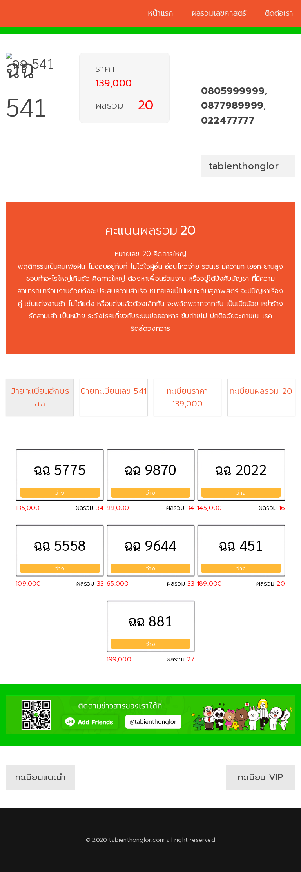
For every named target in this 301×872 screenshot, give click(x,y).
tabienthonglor (244, 166)
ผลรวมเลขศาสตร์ (219, 13)
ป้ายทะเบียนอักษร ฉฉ (39, 397)
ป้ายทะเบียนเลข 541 (114, 391)
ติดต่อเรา (279, 13)
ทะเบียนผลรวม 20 (261, 391)
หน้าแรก (160, 13)
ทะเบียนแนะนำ (40, 777)
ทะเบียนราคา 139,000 (187, 397)
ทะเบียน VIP (260, 777)
